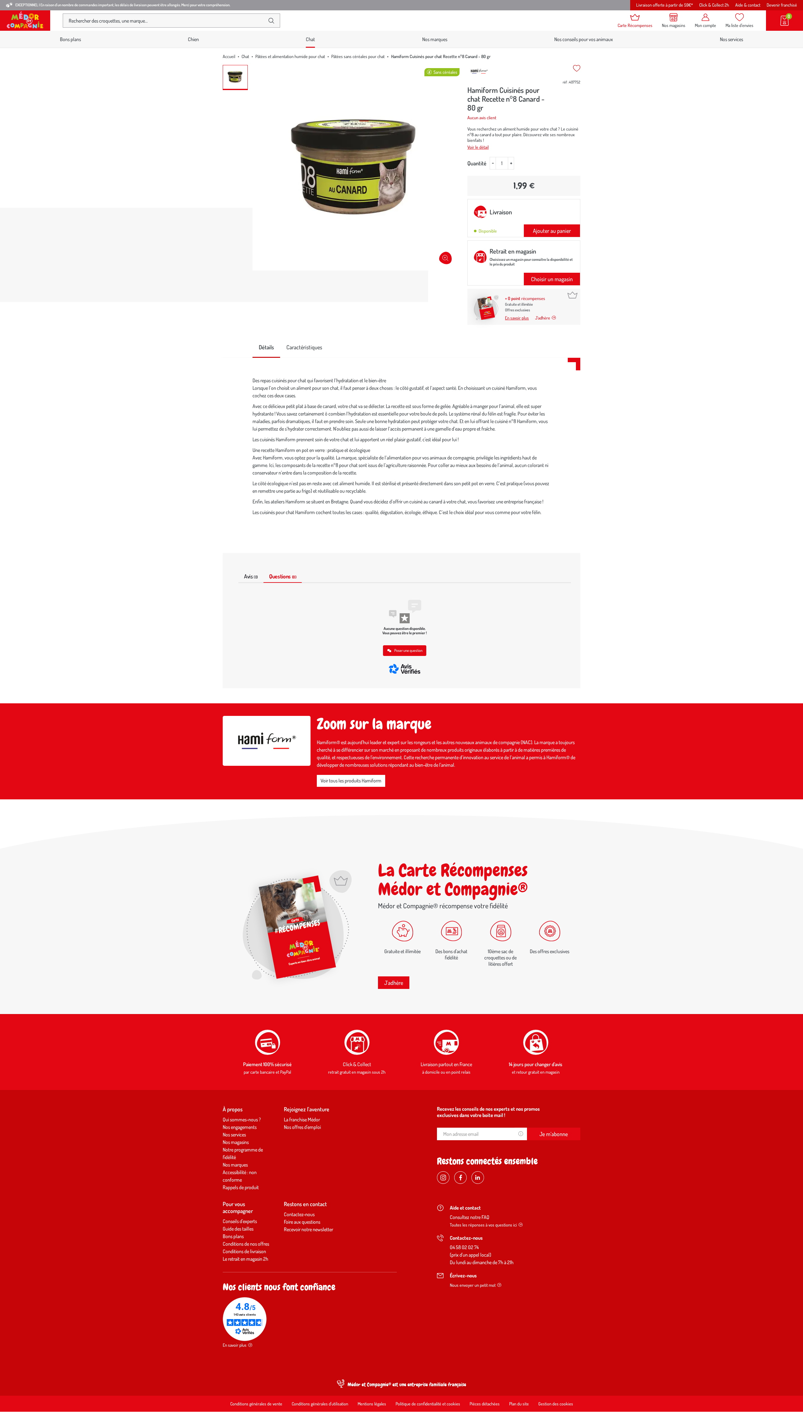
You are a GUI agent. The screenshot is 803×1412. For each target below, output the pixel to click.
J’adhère (542, 317)
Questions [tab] (282, 576)
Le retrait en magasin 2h (245, 1259)
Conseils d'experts (240, 1221)
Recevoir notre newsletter (308, 1229)
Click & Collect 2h (714, 5)
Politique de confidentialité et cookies (428, 1403)
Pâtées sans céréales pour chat (358, 56)
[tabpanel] (401, 448)
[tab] (266, 347)
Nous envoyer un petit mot (473, 1285)
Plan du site (519, 1403)
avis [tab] (251, 576)
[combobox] (166, 20)
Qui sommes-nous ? (242, 1119)
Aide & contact (747, 5)
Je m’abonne (554, 1133)
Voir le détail (478, 147)
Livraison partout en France (446, 1064)
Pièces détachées (485, 1403)
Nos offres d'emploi (302, 1127)
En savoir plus (517, 317)
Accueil (229, 56)
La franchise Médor (302, 1119)
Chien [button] (193, 39)
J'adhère (393, 982)
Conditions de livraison (244, 1251)
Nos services (731, 39)
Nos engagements (240, 1127)
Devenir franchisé (782, 5)
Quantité (477, 163)
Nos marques (434, 39)
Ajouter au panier (552, 230)
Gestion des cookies (555, 1403)
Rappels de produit (241, 1187)
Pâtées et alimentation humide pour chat (290, 56)
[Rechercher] (271, 21)
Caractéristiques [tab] (304, 347)
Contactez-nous (299, 1214)
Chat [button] (310, 39)
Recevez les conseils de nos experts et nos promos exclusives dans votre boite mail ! (488, 1112)
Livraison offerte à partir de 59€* (664, 5)
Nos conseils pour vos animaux (583, 39)
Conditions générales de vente (256, 1403)
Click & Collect (357, 1064)
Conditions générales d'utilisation (320, 1403)
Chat (245, 56)
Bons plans (70, 39)
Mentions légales (372, 1403)
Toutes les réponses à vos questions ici (483, 1224)
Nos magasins (236, 1142)
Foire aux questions (302, 1222)
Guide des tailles (238, 1229)
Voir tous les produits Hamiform (351, 780)
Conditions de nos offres (246, 1244)
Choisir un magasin (552, 279)
